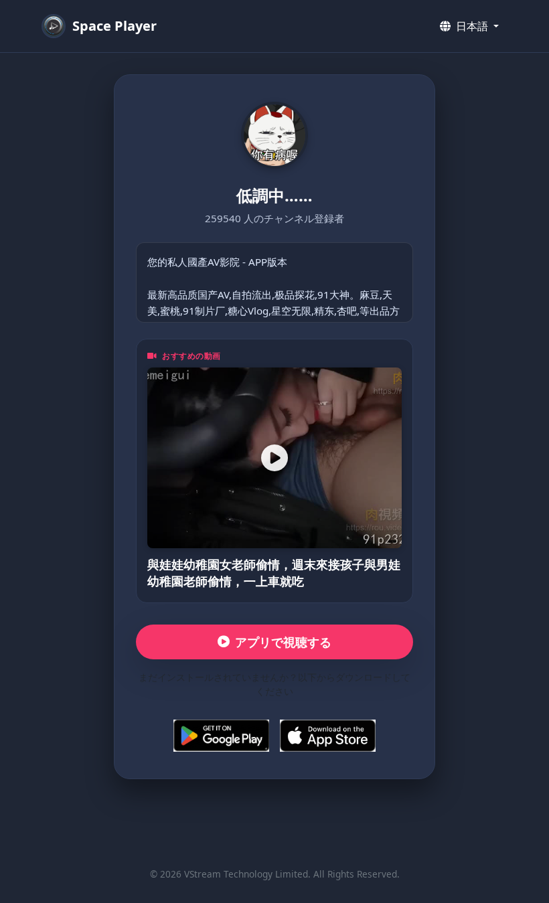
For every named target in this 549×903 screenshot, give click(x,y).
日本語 (472, 26)
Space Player (114, 26)
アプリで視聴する (283, 642)
